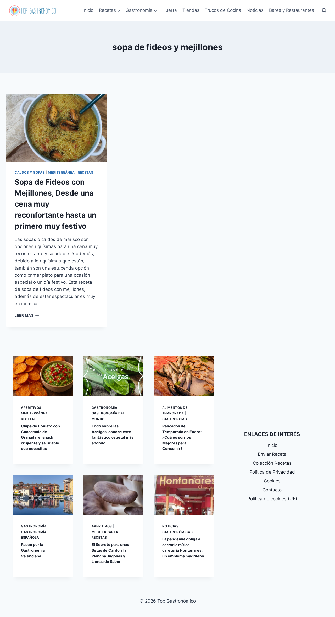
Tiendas (190, 10)
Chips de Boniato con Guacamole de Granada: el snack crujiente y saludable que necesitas (40, 437)
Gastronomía (105, 408)
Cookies (272, 481)
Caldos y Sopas (30, 172)
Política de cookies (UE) (272, 498)
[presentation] (56, 128)
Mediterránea (61, 172)
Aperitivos (31, 408)
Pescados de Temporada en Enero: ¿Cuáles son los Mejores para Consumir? (182, 437)
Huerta (169, 10)
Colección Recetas (272, 463)
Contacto (272, 489)
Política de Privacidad (272, 472)
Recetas (85, 172)
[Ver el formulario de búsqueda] (324, 10)
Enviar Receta (272, 454)
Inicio (88, 10)
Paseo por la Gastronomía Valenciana (33, 550)
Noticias (255, 10)
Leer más (27, 315)
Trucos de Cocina (223, 10)
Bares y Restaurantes (291, 10)
